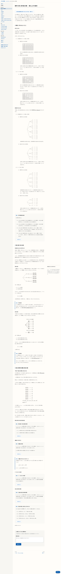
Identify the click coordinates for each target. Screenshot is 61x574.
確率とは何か (3, 24)
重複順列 (2, 11)
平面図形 (2, 32)
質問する (18, 544)
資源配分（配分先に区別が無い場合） (6, 20)
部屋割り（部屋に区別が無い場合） (6, 18)
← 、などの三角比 (19, 552)
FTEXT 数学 (3, 1)
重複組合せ (2, 15)
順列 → (43, 552)
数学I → (2, 3)
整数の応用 (2, 38)
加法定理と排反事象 (4, 26)
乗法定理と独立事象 (4, 27)
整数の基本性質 (3, 37)
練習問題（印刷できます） (5, 44)
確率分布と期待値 (3, 29)
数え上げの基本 (3, 8)
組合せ (2, 14)
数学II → (2, 40)
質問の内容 (17, 536)
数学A (8, 1)
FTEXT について (3, 47)
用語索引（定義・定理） (4, 46)
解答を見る (19, 239)
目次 (6, 1)
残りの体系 (2, 21)
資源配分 (2, 17)
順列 (1, 10)
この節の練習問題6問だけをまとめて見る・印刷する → (24, 11)
